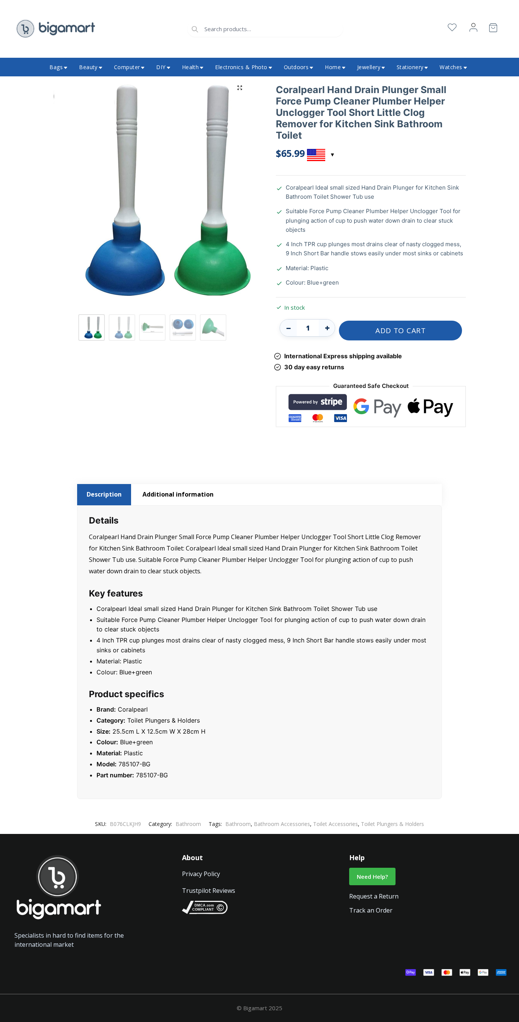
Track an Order (370, 910)
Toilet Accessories (335, 823)
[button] (240, 88)
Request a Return (374, 896)
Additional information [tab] (178, 494)
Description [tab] (104, 494)
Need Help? (372, 876)
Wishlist (452, 27)
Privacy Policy (201, 874)
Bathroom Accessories (282, 823)
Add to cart (400, 330)
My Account (473, 27)
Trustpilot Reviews (208, 890)
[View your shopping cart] (493, 29)
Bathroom (188, 823)
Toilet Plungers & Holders (392, 823)
